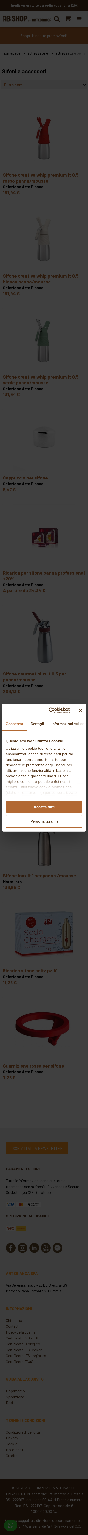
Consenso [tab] (14, 724)
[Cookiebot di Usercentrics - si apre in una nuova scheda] (51, 710)
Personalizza (41, 821)
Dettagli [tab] (37, 724)
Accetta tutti (44, 807)
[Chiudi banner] (80, 710)
